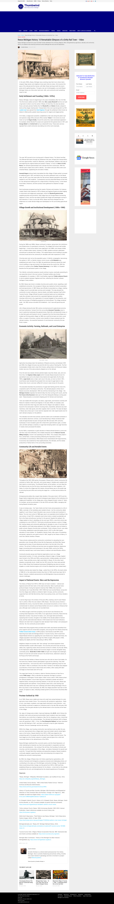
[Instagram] (94, 1)
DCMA (35, 1)
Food (20, 30)
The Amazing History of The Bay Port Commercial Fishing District (26, 882)
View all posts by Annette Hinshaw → (36, 861)
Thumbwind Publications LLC (33, 894)
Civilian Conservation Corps (27, 631)
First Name (79, 84)
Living (30, 30)
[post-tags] (92, 136)
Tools (51, 1)
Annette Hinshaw (24, 47)
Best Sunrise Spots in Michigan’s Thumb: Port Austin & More (89, 141)
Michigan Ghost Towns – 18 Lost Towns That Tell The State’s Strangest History (42, 882)
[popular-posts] (78, 136)
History (25, 30)
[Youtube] (88, 1)
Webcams (64, 30)
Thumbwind (31, 5)
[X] (90, 1)
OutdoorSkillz (87, 894)
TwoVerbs (60, 894)
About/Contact (30, 1)
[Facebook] (86, 1)
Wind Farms (72, 30)
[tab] (78, 136)
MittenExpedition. (37, 857)
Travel (53, 30)
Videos (58, 30)
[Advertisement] (57, 20)
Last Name (89, 84)
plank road (23, 110)
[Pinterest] (92, 1)
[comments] (87, 136)
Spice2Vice (66, 894)
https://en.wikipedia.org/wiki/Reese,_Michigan (32, 779)
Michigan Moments (44, 30)
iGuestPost (80, 894)
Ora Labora (60, 896)
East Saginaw (41, 110)
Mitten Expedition (77, 896)
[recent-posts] (83, 136)
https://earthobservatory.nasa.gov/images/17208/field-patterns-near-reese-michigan (43, 820)
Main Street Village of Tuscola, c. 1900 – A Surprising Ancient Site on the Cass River (60, 882)
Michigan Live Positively (63, 897)
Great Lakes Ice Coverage (84, 30)
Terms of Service (45, 1)
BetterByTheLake (68, 896)
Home (19, 35)
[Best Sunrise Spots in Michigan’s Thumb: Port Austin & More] (79, 139)
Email (77, 90)
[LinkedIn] (95, 1)
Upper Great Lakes (87, 896)
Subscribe (81, 97)
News (35, 30)
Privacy (39, 1)
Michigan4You (73, 894)
